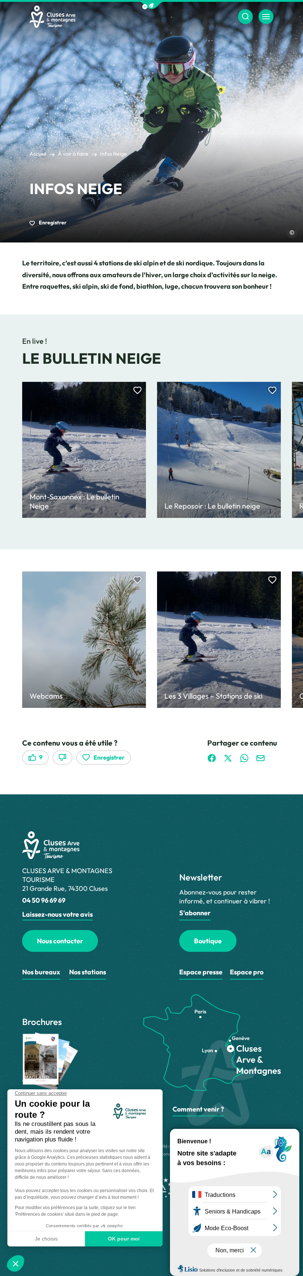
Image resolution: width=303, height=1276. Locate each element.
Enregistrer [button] (52, 222)
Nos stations (87, 972)
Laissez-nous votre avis (57, 914)
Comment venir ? (198, 1109)
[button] (151, 5)
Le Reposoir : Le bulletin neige (212, 505)
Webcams (46, 695)
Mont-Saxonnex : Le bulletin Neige (74, 501)
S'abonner (195, 913)
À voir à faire (73, 153)
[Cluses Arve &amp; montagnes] (52, 17)
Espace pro (246, 972)
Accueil (38, 153)
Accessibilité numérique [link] (166, 1146)
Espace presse (200, 972)
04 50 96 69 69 (43, 900)
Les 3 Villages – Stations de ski (213, 695)
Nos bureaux (41, 972)
